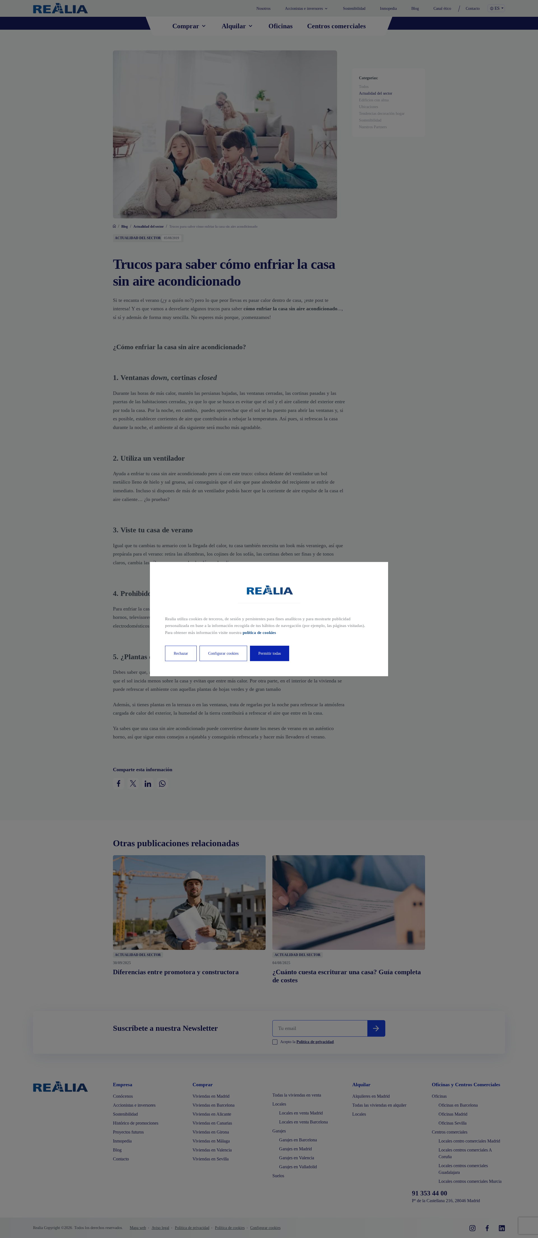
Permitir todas (269, 653)
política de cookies (259, 632)
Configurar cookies (223, 653)
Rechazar (181, 653)
